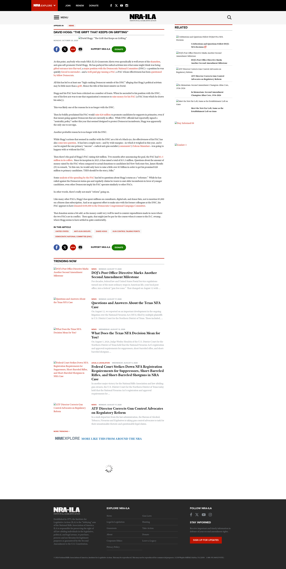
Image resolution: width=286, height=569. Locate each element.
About (109, 534)
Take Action (148, 528)
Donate (145, 534)
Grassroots (112, 528)
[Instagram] (126, 2)
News (71, 26)
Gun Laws (147, 515)
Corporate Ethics (114, 540)
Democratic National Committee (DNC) (73, 236)
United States (62, 231)
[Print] (80, 51)
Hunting (146, 522)
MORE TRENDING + (62, 431)
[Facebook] (111, 2)
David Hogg (101, 231)
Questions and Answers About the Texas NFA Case (126, 305)
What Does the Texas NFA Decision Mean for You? (125, 335)
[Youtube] (121, 2)
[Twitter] (116, 2)
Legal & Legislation (100, 363)
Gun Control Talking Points (126, 231)
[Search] (229, 17)
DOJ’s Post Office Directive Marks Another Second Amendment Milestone (124, 274)
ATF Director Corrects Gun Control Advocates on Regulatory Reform (127, 410)
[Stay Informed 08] (184, 123)
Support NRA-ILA (100, 49)
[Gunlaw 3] (180, 144)
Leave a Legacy (149, 540)
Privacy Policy (113, 547)
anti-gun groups (82, 231)
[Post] (65, 47)
